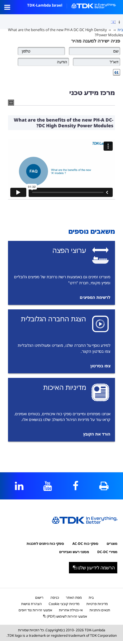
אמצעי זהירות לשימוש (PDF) (67, 616)
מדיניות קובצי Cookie (64, 603)
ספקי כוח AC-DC (85, 543)
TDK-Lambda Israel (44, 5)
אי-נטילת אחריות (71, 610)
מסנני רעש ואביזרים (74, 551)
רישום (39, 597)
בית (120, 29)
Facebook (76, 486)
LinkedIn (19, 486)
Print (104, 486)
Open (7, 7)
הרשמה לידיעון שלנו (96, 568)
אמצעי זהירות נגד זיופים (35, 610)
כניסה (54, 597)
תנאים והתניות (100, 610)
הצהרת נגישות (31, 603)
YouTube (47, 486)
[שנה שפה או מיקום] (111, 22)
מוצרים (112, 543)
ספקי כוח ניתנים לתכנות (45, 543)
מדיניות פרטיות (97, 603)
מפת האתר (74, 597)
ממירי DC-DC (107, 551)
